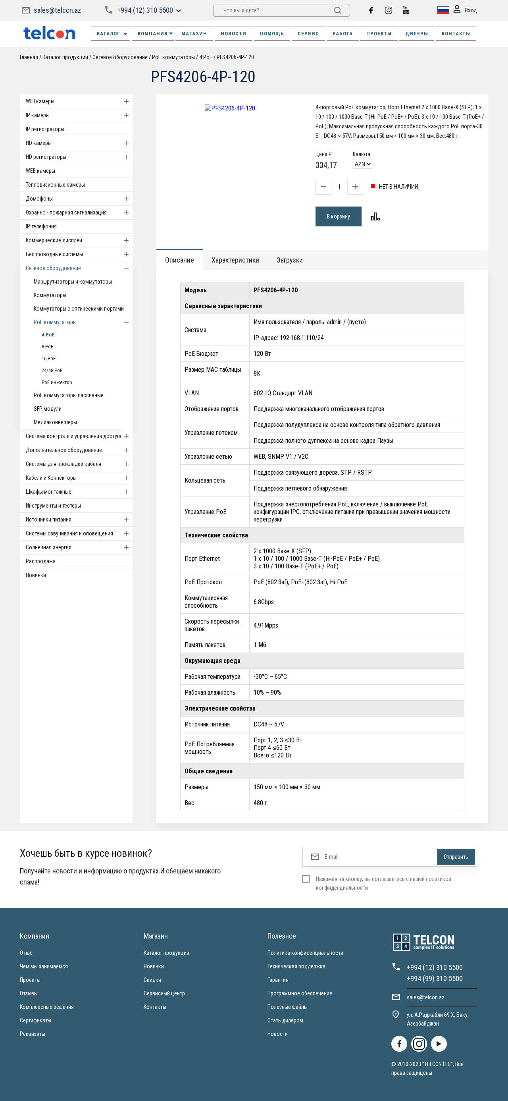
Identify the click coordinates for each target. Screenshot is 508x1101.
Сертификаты (35, 1020)
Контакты (155, 1007)
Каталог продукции (166, 953)
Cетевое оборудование (53, 268)
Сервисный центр (164, 993)
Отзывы (29, 993)
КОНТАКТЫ (456, 34)
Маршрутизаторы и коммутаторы (73, 281)
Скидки (152, 980)
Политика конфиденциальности (305, 953)
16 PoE (49, 358)
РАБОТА (343, 34)
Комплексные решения (47, 1007)
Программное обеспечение (299, 993)
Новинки (36, 575)
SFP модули (48, 409)
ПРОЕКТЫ (379, 34)
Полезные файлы (287, 1007)
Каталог (108, 34)
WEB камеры (40, 171)
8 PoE (47, 347)
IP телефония (41, 226)
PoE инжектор (57, 382)
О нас (26, 953)
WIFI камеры (40, 101)
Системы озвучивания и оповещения (69, 533)
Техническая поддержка (296, 966)
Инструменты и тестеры (53, 505)
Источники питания (48, 519)
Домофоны (39, 198)
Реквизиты (32, 1034)
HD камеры (39, 143)
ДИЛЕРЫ (416, 34)
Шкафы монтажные (48, 492)
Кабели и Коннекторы (51, 478)
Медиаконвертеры (55, 422)
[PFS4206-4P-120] (230, 108)
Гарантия (278, 980)
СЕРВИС (308, 34)
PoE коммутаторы (55, 322)
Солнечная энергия (48, 547)
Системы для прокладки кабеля (63, 464)
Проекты (30, 980)
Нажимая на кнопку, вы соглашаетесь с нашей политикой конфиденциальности (383, 883)
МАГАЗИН (194, 34)
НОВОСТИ (233, 34)
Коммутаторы (50, 295)
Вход (471, 10)
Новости (277, 1034)
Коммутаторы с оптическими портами (79, 308)
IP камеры (38, 115)
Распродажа (41, 561)
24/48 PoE (52, 370)
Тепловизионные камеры (55, 185)
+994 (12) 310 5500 (145, 10)
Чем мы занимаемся (44, 966)
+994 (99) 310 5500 (435, 978)
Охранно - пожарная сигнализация (66, 212)
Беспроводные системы (54, 254)
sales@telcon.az (57, 10)
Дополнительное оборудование (64, 450)
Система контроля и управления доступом (76, 436)
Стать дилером (285, 1020)
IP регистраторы (45, 129)
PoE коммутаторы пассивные (69, 395)
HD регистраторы (46, 157)
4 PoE (48, 335)
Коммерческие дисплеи (54, 240)
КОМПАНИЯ (153, 34)
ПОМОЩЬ (272, 34)
